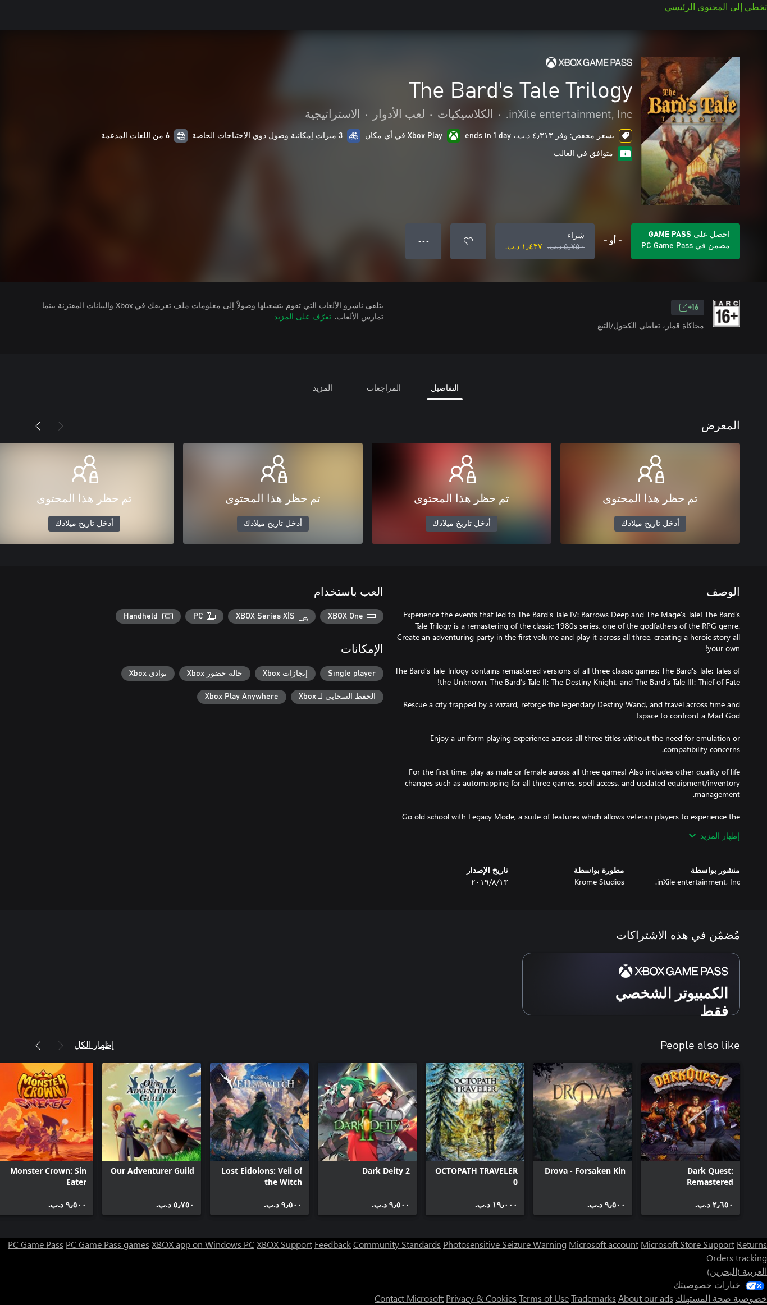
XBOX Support (284, 1244)
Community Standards (397, 1244)
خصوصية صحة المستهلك (721, 1298)
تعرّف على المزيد (302, 316)
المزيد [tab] (322, 387)
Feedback (332, 1244)
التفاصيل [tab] (445, 387)
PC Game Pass (35, 1244)
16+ (693, 308)
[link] (690, 1139)
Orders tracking (736, 1257)
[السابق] (60, 426)
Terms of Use (544, 1298)
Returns (752, 1244)
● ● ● (423, 241)
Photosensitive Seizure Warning (505, 1244)
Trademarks (593, 1298)
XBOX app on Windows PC (203, 1244)
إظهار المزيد (720, 835)
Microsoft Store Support (687, 1244)
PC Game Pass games (107, 1244)
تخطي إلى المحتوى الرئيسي (716, 6)
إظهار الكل (94, 1044)
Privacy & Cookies (481, 1298)
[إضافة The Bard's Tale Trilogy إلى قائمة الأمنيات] (468, 241)
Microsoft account (603, 1244)
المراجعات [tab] (384, 387)
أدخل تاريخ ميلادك (650, 524)
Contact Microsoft (409, 1298)
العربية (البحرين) (737, 1271)
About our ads (645, 1298)
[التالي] (38, 426)
